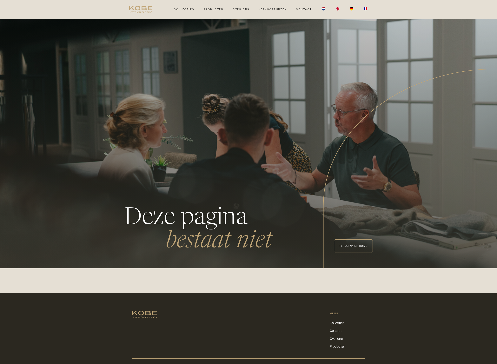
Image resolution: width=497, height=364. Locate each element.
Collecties (184, 9)
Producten (214, 9)
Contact (304, 9)
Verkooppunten (273, 9)
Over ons (241, 9)
